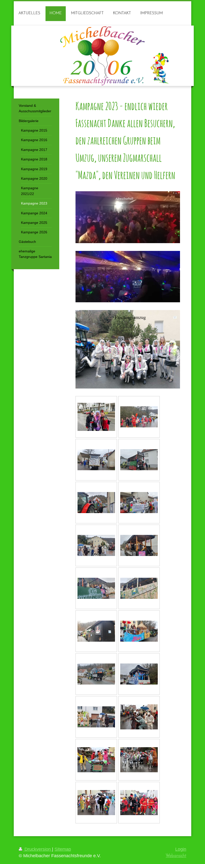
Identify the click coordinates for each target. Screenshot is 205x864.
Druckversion (37, 849)
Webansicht (176, 855)
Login (180, 849)
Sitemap (62, 849)
